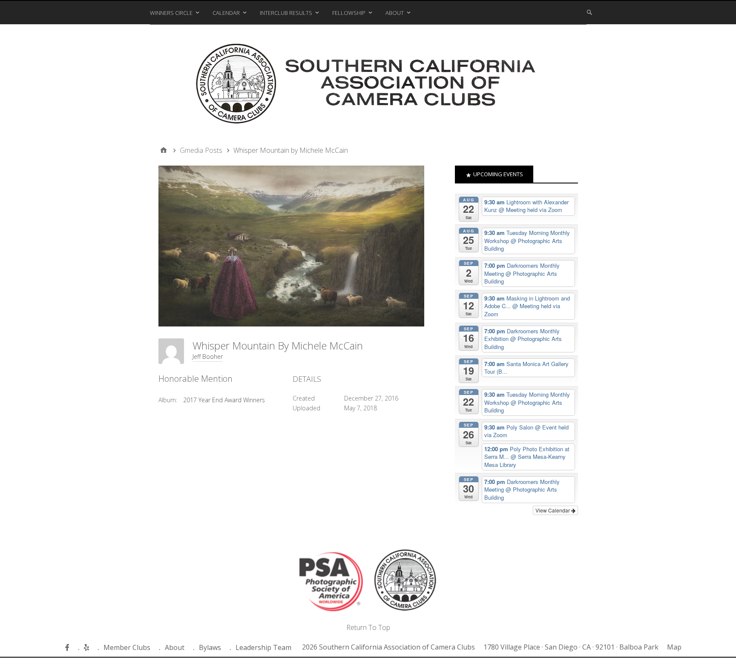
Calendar (226, 13)
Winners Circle (171, 13)
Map (674, 647)
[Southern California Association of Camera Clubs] (368, 86)
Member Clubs (127, 647)
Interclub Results (286, 13)
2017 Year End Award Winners (224, 400)
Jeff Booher (208, 356)
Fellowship (348, 13)
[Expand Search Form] (589, 12)
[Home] (163, 150)
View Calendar (553, 510)
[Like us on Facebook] (68, 647)
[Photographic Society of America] (331, 583)
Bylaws (210, 647)
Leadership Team (263, 647)
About (394, 13)
